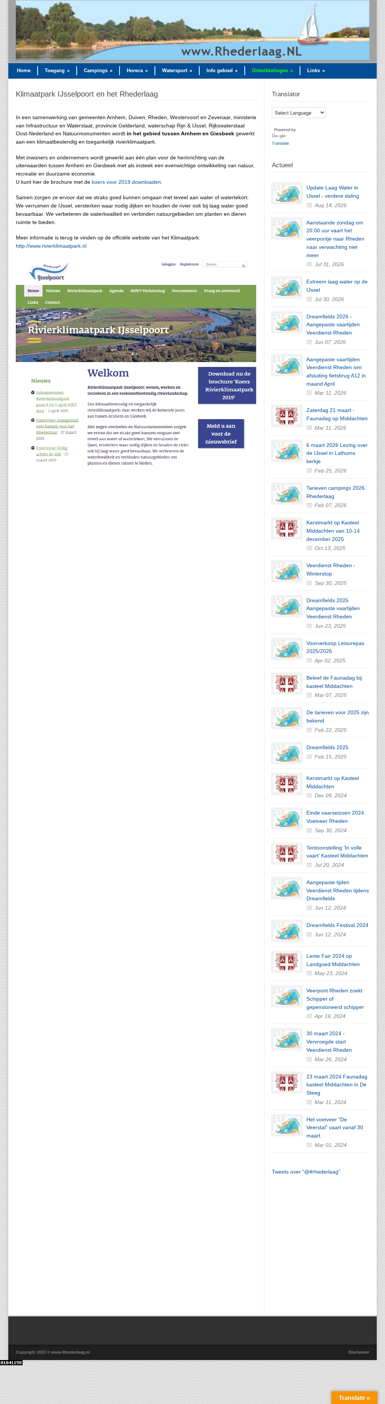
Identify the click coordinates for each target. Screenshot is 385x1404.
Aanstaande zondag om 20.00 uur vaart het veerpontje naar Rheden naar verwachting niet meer (335, 239)
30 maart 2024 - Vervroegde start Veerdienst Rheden (329, 1041)
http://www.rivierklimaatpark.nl (51, 246)
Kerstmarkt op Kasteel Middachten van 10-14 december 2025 (333, 530)
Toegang (57, 70)
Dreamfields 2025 (327, 747)
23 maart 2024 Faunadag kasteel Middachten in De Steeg (336, 1085)
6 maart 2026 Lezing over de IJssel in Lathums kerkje (337, 453)
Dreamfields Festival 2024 (337, 925)
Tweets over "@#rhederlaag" (306, 1172)
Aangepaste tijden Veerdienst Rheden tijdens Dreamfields (337, 890)
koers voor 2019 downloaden (126, 182)
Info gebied (222, 70)
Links (316, 70)
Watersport (177, 70)
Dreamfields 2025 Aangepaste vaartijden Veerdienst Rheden (333, 608)
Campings (98, 70)
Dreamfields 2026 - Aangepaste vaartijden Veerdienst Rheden (333, 325)
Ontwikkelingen (272, 70)
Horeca (137, 70)
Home (23, 70)
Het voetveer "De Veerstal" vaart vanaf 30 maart (334, 1127)
